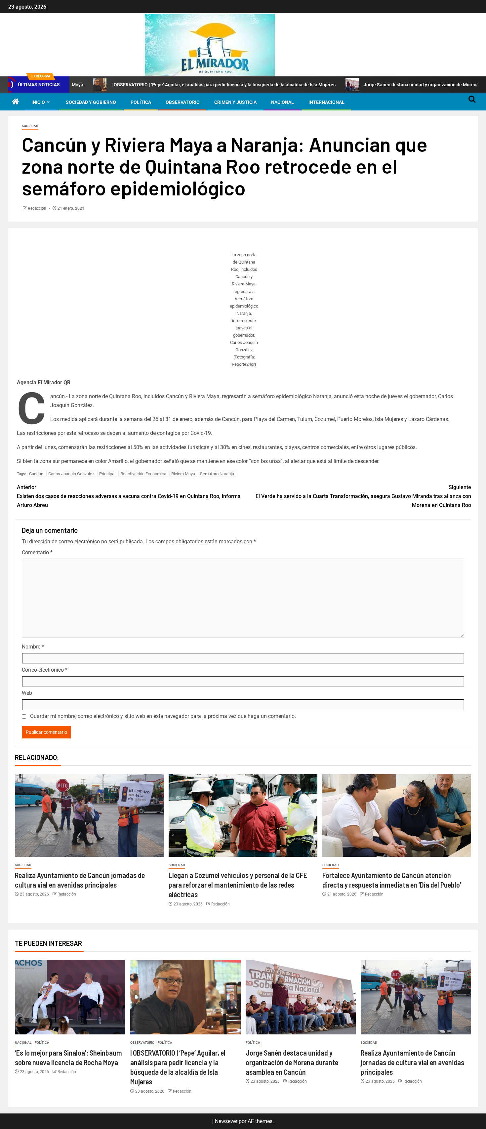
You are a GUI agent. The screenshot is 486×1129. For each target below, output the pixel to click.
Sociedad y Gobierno (91, 102)
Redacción (37, 208)
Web (27, 693)
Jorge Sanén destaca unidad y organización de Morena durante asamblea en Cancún (292, 1062)
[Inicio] (16, 102)
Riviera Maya (183, 473)
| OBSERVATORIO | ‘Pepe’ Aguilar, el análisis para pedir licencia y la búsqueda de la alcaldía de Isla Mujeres (184, 84)
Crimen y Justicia (235, 102)
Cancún (36, 473)
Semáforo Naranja (217, 473)
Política (141, 102)
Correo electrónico (44, 670)
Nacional (282, 102)
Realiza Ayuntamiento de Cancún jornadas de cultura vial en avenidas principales (412, 1062)
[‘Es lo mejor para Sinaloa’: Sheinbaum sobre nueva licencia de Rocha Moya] (70, 997)
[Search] (472, 102)
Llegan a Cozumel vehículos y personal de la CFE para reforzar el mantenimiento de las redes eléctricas (238, 885)
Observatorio (183, 102)
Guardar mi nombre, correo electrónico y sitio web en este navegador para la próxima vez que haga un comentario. (163, 716)
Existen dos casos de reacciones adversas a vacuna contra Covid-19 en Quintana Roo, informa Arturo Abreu (129, 496)
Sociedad (30, 126)
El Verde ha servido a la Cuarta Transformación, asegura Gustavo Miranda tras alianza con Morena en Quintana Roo (363, 496)
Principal (107, 473)
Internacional (326, 102)
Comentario (37, 552)
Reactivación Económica (143, 473)
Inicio (38, 102)
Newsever (226, 1121)
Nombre (33, 647)
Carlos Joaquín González (71, 473)
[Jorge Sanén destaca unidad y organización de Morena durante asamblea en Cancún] (301, 997)
